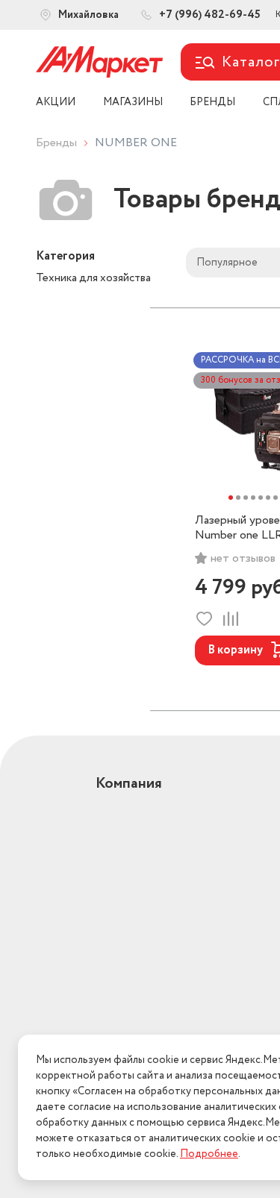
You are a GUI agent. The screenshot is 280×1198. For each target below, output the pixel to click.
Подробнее (209, 1154)
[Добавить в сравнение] (230, 618)
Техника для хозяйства (93, 278)
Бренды (56, 142)
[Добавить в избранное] (204, 618)
